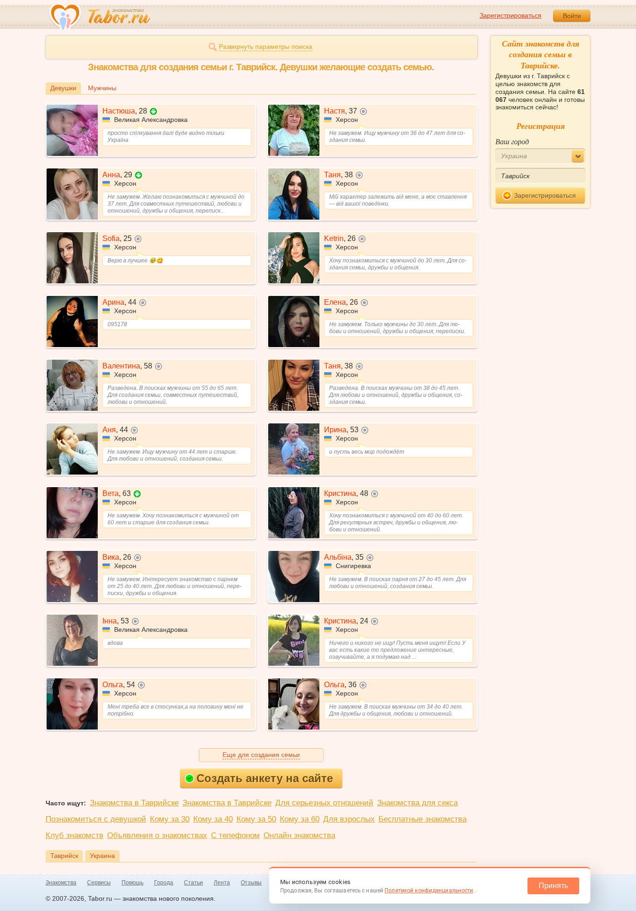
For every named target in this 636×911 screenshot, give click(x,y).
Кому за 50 (256, 819)
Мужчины (102, 88)
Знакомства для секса (417, 802)
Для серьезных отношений (324, 802)
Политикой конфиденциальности (429, 890)
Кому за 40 (213, 819)
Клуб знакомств (74, 835)
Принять (553, 886)
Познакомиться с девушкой (96, 819)
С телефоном (235, 835)
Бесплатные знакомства (423, 819)
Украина (102, 855)
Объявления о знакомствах (157, 835)
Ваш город (512, 141)
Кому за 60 (299, 819)
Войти (572, 16)
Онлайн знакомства (299, 835)
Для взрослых (349, 819)
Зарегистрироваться (510, 15)
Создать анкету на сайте (264, 778)
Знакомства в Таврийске (134, 802)
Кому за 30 (169, 819)
